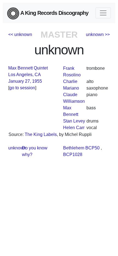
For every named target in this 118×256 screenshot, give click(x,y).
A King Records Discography (53, 13)
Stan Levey (74, 121)
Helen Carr (74, 127)
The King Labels (41, 134)
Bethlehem (73, 148)
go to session (22, 87)
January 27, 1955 (25, 81)
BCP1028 (72, 154)
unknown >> (98, 34)
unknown (17, 148)
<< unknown (20, 34)
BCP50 (92, 148)
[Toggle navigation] (103, 12)
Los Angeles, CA (24, 74)
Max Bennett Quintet (28, 68)
